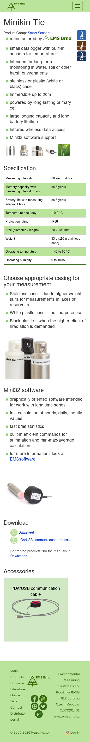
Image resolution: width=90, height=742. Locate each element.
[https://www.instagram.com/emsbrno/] (34, 706)
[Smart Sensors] (52, 32)
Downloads (18, 555)
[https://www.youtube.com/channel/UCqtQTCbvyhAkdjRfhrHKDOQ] (43, 698)
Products (17, 677)
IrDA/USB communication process (44, 539)
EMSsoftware (23, 459)
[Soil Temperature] (81, 45)
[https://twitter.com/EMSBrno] (43, 706)
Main (14, 671)
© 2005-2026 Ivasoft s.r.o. (30, 732)
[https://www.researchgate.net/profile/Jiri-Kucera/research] (39, 714)
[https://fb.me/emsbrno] (34, 698)
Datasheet (26, 532)
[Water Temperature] (81, 56)
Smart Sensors (39, 32)
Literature (17, 689)
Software (17, 683)
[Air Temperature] (81, 35)
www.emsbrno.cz (67, 716)
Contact (16, 707)
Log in (75, 732)
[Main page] (16, 6)
